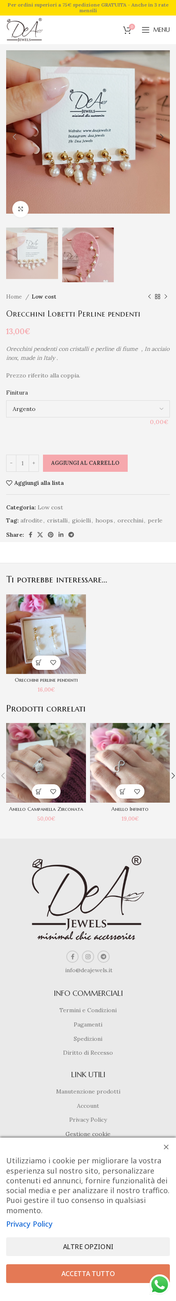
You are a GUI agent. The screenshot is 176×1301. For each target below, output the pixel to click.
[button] (39, 663)
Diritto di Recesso (88, 1052)
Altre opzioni (88, 1246)
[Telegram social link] (71, 534)
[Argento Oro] (88, 408)
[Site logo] (24, 29)
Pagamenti (88, 1024)
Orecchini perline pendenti (46, 680)
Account (88, 1105)
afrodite (31, 520)
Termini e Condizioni (88, 1010)
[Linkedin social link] (61, 534)
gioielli (81, 520)
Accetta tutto (88, 1273)
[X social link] (40, 534)
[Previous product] (149, 297)
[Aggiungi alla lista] (53, 663)
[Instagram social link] (88, 957)
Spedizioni (88, 1038)
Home (14, 296)
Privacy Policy (88, 1119)
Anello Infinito (130, 809)
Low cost (44, 296)
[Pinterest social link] (50, 534)
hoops (104, 520)
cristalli (57, 520)
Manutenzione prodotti (88, 1091)
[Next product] (166, 297)
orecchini (130, 520)
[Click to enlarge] (20, 209)
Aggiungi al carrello (85, 463)
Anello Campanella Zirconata (46, 809)
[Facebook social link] (30, 534)
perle (155, 520)
